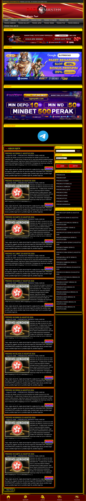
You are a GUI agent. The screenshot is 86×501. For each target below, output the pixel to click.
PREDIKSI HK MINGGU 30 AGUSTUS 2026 (20, 181)
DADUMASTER (40, 171)
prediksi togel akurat (37, 173)
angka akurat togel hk (25, 169)
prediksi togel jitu (38, 175)
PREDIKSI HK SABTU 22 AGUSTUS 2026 (19, 454)
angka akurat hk (13, 169)
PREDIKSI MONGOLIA (73, 23)
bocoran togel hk (30, 171)
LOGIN (62, 166)
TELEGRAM (77, 499)
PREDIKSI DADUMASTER (11, 2)
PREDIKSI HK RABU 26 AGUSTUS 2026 (19, 317)
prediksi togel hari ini (15, 175)
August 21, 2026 (11, 456)
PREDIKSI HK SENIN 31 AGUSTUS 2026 (19, 153)
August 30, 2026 (11, 155)
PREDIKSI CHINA (63, 20)
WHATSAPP (25, 499)
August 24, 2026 (11, 356)
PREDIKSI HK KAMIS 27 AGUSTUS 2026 (19, 281)
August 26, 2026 (11, 283)
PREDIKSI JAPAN (36, 23)
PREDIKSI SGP (25, 20)
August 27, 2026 (11, 255)
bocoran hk (21, 171)
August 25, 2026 (11, 319)
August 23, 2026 (11, 392)
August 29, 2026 (11, 183)
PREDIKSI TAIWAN (49, 23)
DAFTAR (43, 499)
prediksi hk (18, 173)
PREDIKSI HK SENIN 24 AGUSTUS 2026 (19, 390)
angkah (15, 171)
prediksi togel (26, 173)
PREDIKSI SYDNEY (36, 20)
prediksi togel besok (24, 310)
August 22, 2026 (11, 419)
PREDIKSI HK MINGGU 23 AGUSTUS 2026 (20, 418)
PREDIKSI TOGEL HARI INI (11, 26)
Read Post (49, 168)
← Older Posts (9, 490)
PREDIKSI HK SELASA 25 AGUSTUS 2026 (20, 354)
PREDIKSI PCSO (60, 23)
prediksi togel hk (27, 175)
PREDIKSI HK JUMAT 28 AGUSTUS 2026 (20, 254)
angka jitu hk (36, 169)
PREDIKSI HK (14, 20)
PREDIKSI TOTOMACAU (50, 20)
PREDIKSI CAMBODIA (10, 23)
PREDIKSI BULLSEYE (23, 23)
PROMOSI (59, 499)
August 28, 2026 (11, 219)
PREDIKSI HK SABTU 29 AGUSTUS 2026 (19, 217)
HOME (8, 499)
